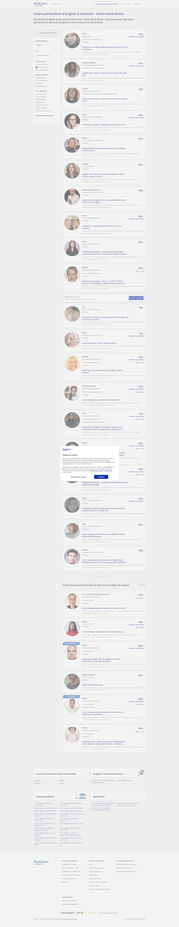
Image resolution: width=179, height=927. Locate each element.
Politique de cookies (96, 470)
